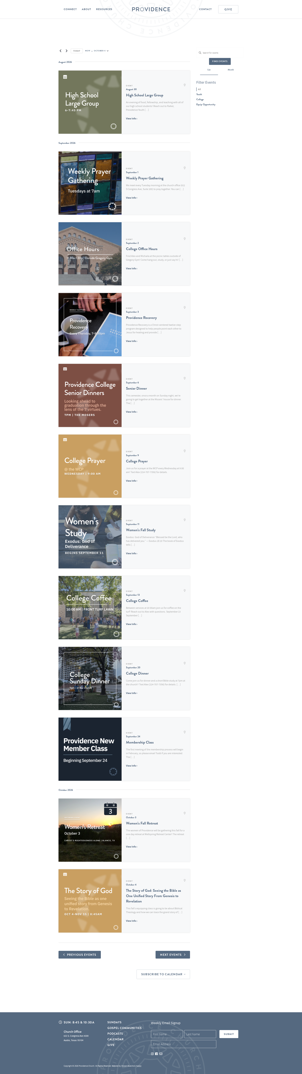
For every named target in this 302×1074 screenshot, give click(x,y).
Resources (104, 9)
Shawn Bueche (127, 1066)
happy (138, 1066)
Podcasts (115, 1033)
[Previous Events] (60, 51)
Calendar (115, 1039)
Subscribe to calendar (162, 974)
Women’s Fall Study (141, 530)
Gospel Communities (124, 1028)
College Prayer (137, 461)
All (199, 89)
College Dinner (137, 673)
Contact (205, 9)
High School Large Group (144, 95)
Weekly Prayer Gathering (144, 178)
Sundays (114, 1022)
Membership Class (140, 742)
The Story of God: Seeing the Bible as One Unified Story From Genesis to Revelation (153, 896)
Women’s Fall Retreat (142, 823)
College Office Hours (141, 249)
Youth (199, 94)
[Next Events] (66, 51)
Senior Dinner (136, 388)
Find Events (219, 61)
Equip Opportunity (205, 104)
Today (76, 50)
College (200, 99)
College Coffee (137, 601)
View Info (131, 118)
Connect (70, 9)
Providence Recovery (141, 318)
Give (228, 9)
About (86, 9)
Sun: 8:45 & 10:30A (79, 1022)
